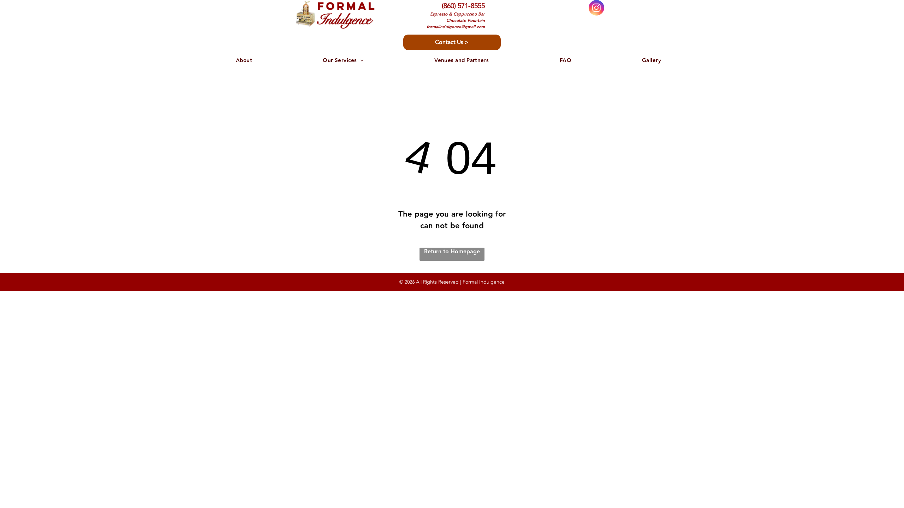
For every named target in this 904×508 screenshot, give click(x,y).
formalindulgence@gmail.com (456, 27)
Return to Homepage (452, 252)
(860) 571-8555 (463, 5)
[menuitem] (244, 61)
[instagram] (596, 8)
